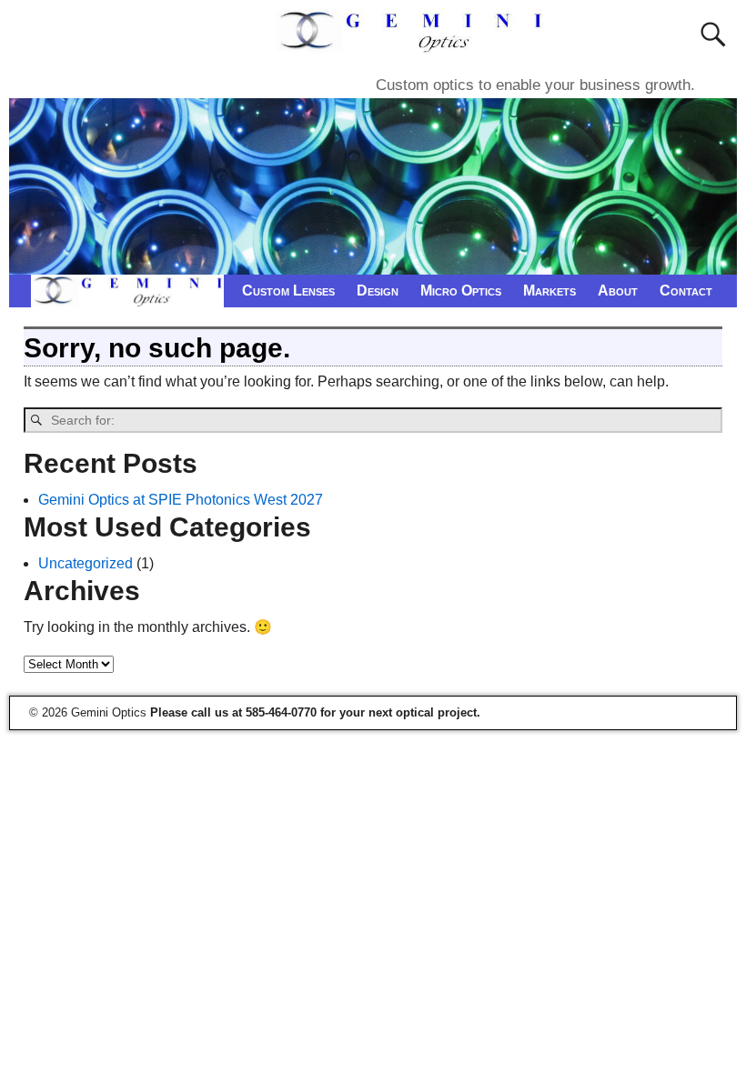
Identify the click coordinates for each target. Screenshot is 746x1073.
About (618, 290)
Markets (549, 290)
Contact (686, 290)
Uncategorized (85, 563)
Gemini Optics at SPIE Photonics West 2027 (180, 499)
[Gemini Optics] (412, 42)
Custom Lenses (288, 290)
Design (377, 290)
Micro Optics (460, 290)
